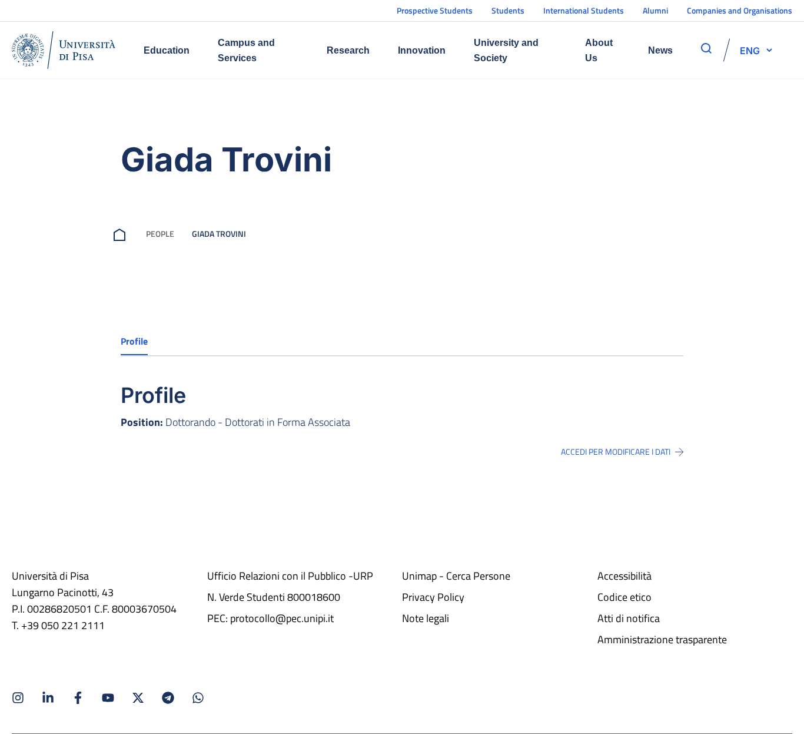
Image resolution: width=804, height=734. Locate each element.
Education (167, 50)
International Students (583, 10)
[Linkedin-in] (48, 698)
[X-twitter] (138, 698)
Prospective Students (435, 10)
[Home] (63, 50)
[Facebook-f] (78, 698)
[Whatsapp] (198, 698)
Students (507, 10)
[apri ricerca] (706, 48)
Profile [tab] (134, 341)
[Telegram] (168, 698)
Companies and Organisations (739, 10)
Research (348, 50)
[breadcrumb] (122, 233)
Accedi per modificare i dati (615, 451)
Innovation (422, 50)
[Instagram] (18, 698)
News (660, 50)
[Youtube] (108, 698)
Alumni (655, 10)
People (160, 233)
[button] (750, 50)
